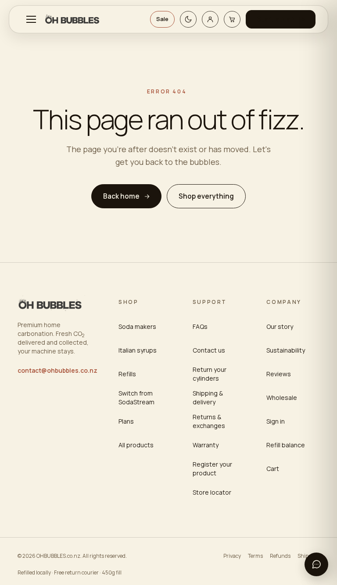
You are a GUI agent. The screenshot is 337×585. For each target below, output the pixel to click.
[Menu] (31, 19)
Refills (127, 374)
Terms (255, 556)
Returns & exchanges (209, 421)
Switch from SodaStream (136, 397)
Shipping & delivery (208, 397)
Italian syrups (137, 350)
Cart (272, 468)
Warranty (206, 445)
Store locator (212, 492)
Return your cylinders (209, 373)
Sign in (275, 421)
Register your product (212, 468)
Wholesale (281, 397)
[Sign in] (210, 19)
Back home (121, 196)
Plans (126, 421)
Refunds (280, 556)
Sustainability (285, 350)
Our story (279, 326)
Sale (162, 19)
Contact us (209, 350)
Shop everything (206, 196)
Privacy (232, 556)
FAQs (200, 326)
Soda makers (137, 326)
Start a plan (275, 19)
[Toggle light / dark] (188, 19)
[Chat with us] (316, 564)
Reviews (278, 374)
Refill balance (285, 445)
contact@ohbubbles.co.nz (57, 370)
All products (136, 445)
